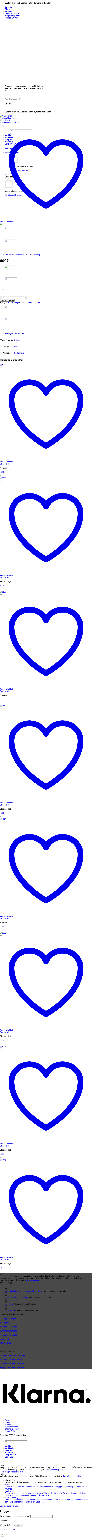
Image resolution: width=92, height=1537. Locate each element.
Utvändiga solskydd (8, 1331)
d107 (2, 699)
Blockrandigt (35, 255)
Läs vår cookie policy (54, 1470)
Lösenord (4, 1521)
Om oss (8, 7)
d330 (2, 813)
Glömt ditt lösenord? (8, 1530)
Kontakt (8, 11)
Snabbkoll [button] (4, 464)
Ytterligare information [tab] (15, 334)
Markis (8, 1446)
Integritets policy (12, 16)
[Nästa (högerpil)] (3, 1536)
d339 (2, 1040)
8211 (2, 1154)
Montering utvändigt (8, 1335)
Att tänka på (10, 1310)
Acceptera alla (17, 1472)
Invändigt (9, 1453)
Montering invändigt (8, 1327)
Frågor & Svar (11, 18)
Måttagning (4, 1323)
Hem (2, 255)
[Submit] (6, 1444)
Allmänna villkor (12, 13)
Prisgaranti (4, 1339)
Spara (3, 1506)
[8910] (11, 238)
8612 (2, 472)
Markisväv (9, 1448)
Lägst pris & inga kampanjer (17, 1297)
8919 (2, 586)
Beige (16, 346)
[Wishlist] (1, 127)
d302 (2, 1268)
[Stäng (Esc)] (8, 1534)
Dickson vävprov (21, 255)
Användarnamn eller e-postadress (15, 1516)
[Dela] (6, 1534)
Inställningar (5, 1472)
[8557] (11, 251)
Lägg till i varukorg (7, 300)
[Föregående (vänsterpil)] (1, 1536)
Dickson (17, 340)
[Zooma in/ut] (1, 1534)
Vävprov (9, 255)
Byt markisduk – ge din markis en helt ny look (24, 1291)
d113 (2, 927)
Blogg (7, 9)
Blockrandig (19, 353)
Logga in (19, 1525)
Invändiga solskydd (8, 1319)
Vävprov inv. (10, 1455)
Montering (9, 1304)
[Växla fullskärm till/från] (3, 1534)
